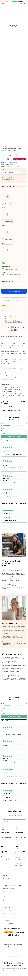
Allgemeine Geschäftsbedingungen (12, 885)
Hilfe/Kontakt (6, 904)
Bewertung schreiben (14, 436)
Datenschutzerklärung (8, 888)
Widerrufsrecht (23, 968)
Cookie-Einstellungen (8, 891)
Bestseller (6, 146)
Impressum (6, 882)
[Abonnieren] (23, 821)
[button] (2, 4)
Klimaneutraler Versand (13, 320)
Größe (14, 170)
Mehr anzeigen (13, 498)
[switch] (3, 263)
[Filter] (2, 440)
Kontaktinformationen (14, 972)
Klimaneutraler (5, 164)
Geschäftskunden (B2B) (9, 917)
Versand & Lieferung (8, 910)
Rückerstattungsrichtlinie (9, 913)
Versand (18, 970)
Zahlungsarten (6, 907)
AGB (14, 970)
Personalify (7, 968)
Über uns (5, 875)
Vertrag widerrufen (8, 920)
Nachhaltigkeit (6, 878)
